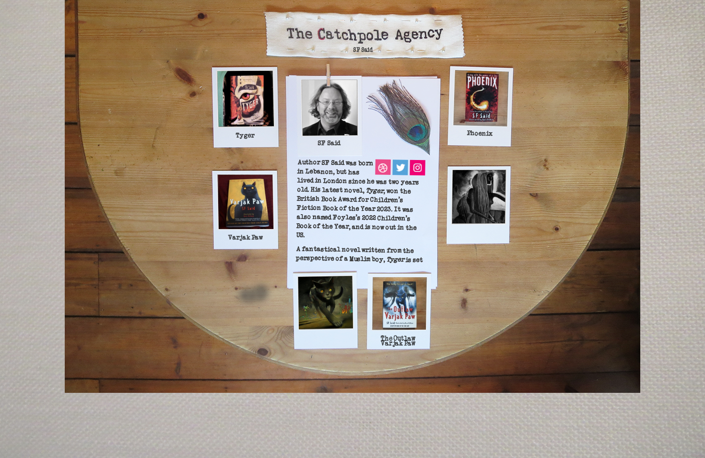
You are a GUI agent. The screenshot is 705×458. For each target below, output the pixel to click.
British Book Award (327, 199)
